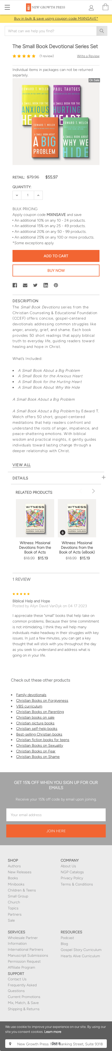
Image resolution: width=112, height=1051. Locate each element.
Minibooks (16, 884)
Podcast (67, 938)
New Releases (20, 872)
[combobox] (56, 31)
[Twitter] (35, 285)
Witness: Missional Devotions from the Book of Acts (35, 547)
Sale (11, 920)
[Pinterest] (56, 285)
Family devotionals (31, 694)
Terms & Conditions (77, 884)
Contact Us (17, 979)
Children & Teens (22, 890)
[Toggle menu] (7, 7)
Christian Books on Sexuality (39, 745)
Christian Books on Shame (38, 756)
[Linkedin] (45, 285)
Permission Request (24, 961)
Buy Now (56, 270)
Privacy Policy (72, 878)
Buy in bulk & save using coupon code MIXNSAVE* (56, 18)
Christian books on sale (35, 717)
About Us (68, 866)
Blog (64, 944)
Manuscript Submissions (28, 955)
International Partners (25, 949)
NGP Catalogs (72, 872)
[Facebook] (14, 285)
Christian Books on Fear (35, 751)
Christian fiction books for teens (42, 739)
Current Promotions (24, 997)
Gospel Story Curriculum (81, 950)
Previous (81, 491)
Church (14, 902)
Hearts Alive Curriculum (80, 956)
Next (93, 491)
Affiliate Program (21, 967)
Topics (13, 908)
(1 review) (47, 56)
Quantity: (22, 187)
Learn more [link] (52, 1032)
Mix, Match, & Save (23, 1003)
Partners (15, 914)
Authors (14, 866)
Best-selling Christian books (39, 734)
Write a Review (88, 56)
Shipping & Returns (24, 1009)
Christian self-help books (36, 728)
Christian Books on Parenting (40, 711)
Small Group (18, 896)
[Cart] (105, 7)
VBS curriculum (29, 706)
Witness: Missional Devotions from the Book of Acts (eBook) (77, 547)
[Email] (25, 285)
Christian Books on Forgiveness (42, 700)
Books (13, 878)
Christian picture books (35, 723)
